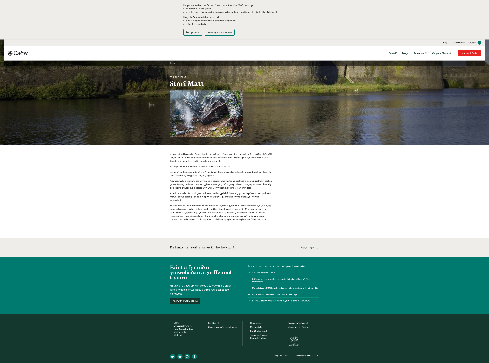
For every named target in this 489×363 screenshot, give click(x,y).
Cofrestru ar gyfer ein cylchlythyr (223, 327)
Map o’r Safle (256, 327)
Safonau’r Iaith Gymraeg (299, 327)
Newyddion (459, 42)
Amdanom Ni (420, 53)
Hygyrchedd (255, 323)
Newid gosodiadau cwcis (220, 32)
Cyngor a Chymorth (442, 53)
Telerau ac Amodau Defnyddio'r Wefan (258, 336)
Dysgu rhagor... (308, 247)
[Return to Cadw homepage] (18, 53)
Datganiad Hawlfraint (283, 355)
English (446, 42)
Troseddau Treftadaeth (298, 323)
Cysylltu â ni (213, 323)
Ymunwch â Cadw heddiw (185, 300)
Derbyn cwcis (193, 32)
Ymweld (393, 53)
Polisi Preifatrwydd (258, 331)
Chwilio (472, 42)
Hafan (172, 63)
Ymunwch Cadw (470, 53)
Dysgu (405, 53)
